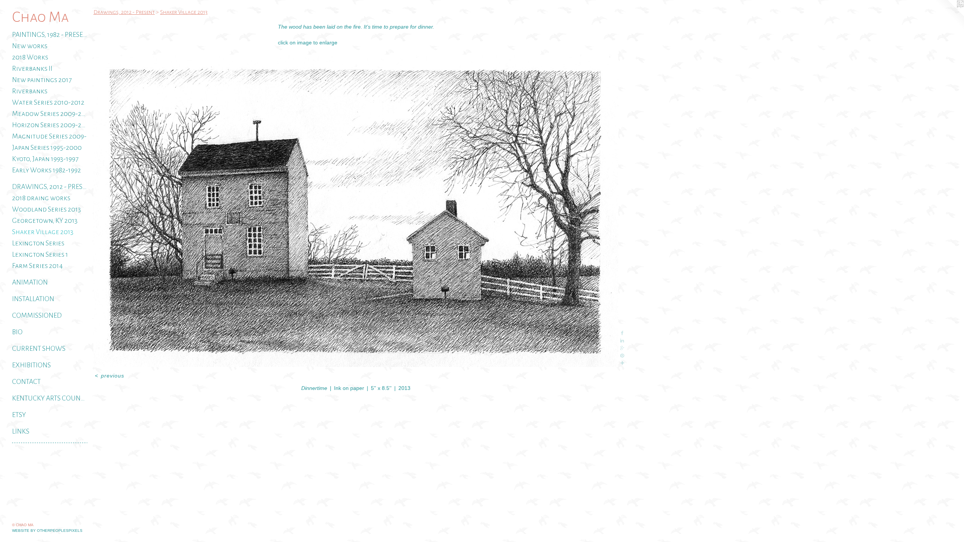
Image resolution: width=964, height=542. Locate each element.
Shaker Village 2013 (42, 232)
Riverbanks (29, 91)
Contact (26, 381)
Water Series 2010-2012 (48, 102)
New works (29, 46)
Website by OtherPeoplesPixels (47, 530)
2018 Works (30, 57)
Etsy (19, 415)
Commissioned (37, 315)
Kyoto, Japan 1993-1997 (45, 159)
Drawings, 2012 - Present (49, 186)
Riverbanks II (32, 68)
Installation (33, 299)
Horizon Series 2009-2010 (49, 125)
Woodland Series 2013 (46, 209)
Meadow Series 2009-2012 (49, 113)
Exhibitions (31, 365)
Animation (30, 282)
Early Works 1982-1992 (46, 170)
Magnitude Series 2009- (49, 136)
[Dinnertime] (355, 211)
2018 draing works (41, 198)
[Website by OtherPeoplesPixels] (949, 15)
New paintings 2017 (42, 80)
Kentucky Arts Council (49, 398)
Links (20, 431)
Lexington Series (38, 243)
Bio (17, 332)
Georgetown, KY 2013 (45, 220)
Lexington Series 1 (40, 254)
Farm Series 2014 (37, 265)
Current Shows (39, 348)
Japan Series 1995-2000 (47, 147)
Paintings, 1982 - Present (49, 34)
